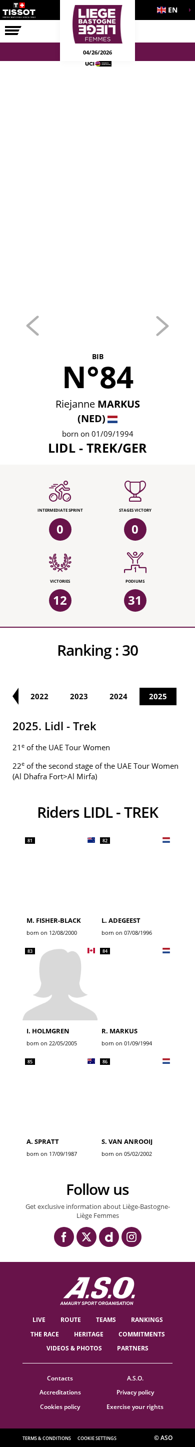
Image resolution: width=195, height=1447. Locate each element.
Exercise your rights (135, 1406)
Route (70, 1319)
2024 (119, 696)
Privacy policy (135, 1392)
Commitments (141, 1334)
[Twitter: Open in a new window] (86, 1237)
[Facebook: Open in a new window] (64, 1237)
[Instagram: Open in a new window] (132, 1237)
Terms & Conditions (46, 1438)
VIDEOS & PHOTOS (74, 1348)
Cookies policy (60, 1406)
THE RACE (44, 1334)
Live (39, 1319)
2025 (158, 696)
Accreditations (60, 1392)
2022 (39, 696)
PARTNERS (132, 1348)
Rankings (147, 1319)
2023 (79, 696)
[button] (170, 10)
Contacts (60, 1378)
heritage (89, 1334)
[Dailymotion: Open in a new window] (109, 1237)
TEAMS (106, 1319)
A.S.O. (135, 1378)
